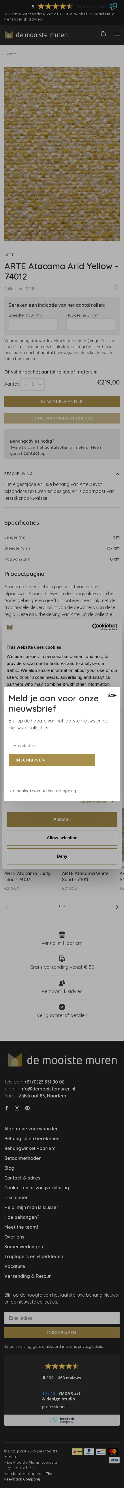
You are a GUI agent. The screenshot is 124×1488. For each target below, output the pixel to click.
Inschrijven (30, 760)
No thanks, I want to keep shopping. (43, 790)
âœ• (111, 695)
